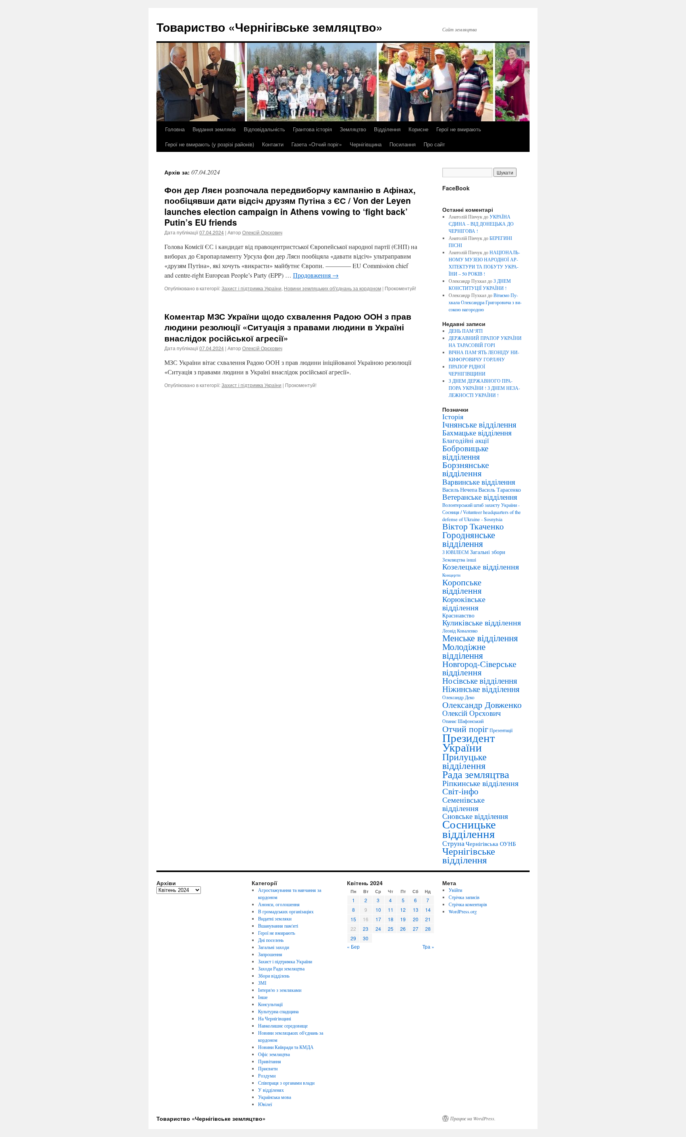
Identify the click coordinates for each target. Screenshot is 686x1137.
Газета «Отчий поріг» (316, 144)
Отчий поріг (465, 728)
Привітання (269, 1061)
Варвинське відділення (478, 481)
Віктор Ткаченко (473, 526)
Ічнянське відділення (479, 424)
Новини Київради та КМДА (286, 1047)
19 (403, 919)
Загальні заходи (273, 947)
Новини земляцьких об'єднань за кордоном (332, 288)
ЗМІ (262, 983)
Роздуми (267, 1075)
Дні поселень (270, 940)
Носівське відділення (479, 680)
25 (390, 928)
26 (403, 928)
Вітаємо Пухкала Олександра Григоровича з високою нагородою (485, 302)
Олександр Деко (458, 697)
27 (415, 928)
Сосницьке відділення (469, 828)
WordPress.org (463, 911)
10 (378, 909)
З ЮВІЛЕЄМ (455, 552)
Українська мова (274, 1097)
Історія (452, 416)
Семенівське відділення (463, 803)
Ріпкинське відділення (480, 783)
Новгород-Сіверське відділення (479, 668)
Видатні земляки (274, 918)
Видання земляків (214, 129)
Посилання (402, 144)
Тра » (428, 946)
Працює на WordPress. (472, 1118)
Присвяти (267, 1068)
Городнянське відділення (468, 539)
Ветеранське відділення (479, 497)
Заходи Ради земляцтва (281, 968)
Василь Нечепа (459, 489)
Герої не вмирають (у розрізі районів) (209, 144)
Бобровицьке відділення (465, 452)
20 (415, 919)
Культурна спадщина (278, 1011)
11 (390, 909)
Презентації (501, 730)
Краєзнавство (458, 615)
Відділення (387, 129)
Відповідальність (264, 129)
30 (365, 938)
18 (390, 919)
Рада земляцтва (475, 774)
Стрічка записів (464, 897)
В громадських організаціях (286, 911)
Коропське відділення (462, 586)
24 (378, 928)
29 (353, 938)
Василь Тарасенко (499, 489)
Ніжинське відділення (481, 688)
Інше (263, 997)
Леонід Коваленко (460, 630)
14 (428, 909)
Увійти (455, 890)
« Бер (353, 946)
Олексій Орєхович (262, 232)
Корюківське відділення (464, 603)
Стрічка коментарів (468, 904)
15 (353, 919)
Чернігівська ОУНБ (491, 843)
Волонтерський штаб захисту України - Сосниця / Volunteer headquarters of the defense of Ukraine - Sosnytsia (481, 512)
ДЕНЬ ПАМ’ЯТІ (466, 331)
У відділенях (271, 1090)
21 (428, 919)
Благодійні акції (465, 440)
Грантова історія (312, 129)
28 (428, 928)
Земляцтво (353, 129)
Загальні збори (487, 552)
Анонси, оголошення (279, 904)
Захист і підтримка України (251, 288)
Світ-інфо (460, 791)
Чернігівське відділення (468, 855)
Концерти (451, 575)
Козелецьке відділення (480, 566)
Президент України (468, 742)
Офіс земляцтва (274, 1054)
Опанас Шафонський (463, 721)
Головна (175, 129)
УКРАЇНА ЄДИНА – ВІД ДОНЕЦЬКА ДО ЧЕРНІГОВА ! (481, 223)
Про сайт (434, 144)
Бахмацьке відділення (477, 432)
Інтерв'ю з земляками (279, 990)
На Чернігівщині (274, 1018)
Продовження (316, 275)
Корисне (418, 129)
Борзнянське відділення (465, 469)
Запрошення (270, 954)
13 (415, 909)
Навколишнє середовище (283, 1025)
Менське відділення (480, 638)
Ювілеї (265, 1104)
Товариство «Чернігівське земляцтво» (269, 26)
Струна (453, 843)
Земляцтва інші (459, 559)
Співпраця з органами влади (286, 1082)
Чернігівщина (366, 144)
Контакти (272, 144)
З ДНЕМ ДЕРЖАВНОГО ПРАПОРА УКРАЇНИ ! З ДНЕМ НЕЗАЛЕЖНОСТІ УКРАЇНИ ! (484, 388)
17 (378, 919)
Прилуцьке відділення (464, 761)
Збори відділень (273, 975)
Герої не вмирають (458, 129)
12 (403, 909)
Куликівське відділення (481, 622)
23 (365, 928)
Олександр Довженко (482, 704)
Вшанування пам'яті (278, 925)
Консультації (270, 1004)
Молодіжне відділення (464, 650)
